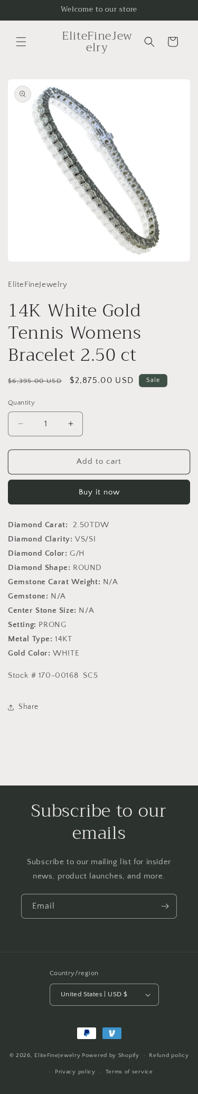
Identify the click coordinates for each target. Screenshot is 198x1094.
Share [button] (28, 707)
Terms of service (129, 1072)
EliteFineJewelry (57, 1055)
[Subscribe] (164, 906)
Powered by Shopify (110, 1055)
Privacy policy (75, 1072)
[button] (21, 41)
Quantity (21, 402)
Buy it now (99, 492)
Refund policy (168, 1055)
